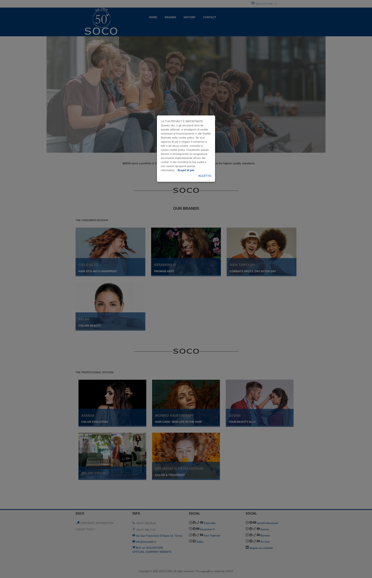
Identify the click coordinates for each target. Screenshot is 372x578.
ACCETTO (204, 175)
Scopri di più (185, 170)
